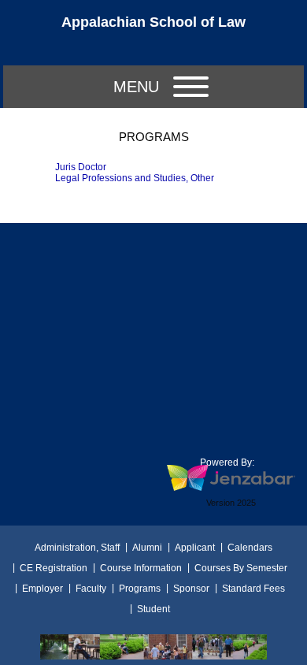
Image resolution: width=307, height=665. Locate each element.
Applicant (195, 547)
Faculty (91, 588)
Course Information (141, 568)
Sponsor (191, 588)
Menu (136, 86)
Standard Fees (253, 588)
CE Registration (53, 568)
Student (153, 609)
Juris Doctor (80, 167)
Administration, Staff (77, 547)
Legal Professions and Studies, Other (134, 178)
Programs (140, 588)
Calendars (249, 547)
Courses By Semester (240, 568)
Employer (42, 588)
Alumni (147, 547)
